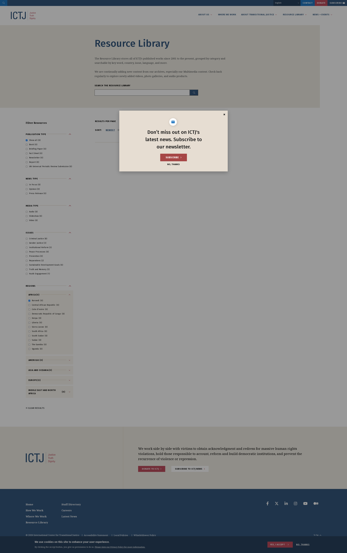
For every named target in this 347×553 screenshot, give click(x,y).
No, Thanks (173, 164)
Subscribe (172, 157)
